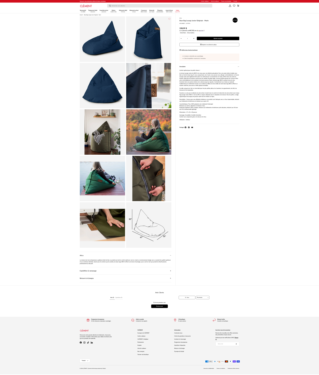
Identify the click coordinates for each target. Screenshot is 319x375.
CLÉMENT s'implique (142, 339)
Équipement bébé (92, 11)
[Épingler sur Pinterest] (188, 127)
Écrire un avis (159, 306)
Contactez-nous (178, 333)
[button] (238, 6)
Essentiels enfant (104, 11)
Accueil (81, 14)
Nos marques (140, 351)
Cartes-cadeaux (205, 1)
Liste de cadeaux (215, 1)
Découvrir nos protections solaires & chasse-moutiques (93, 1)
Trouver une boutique (226, 1)
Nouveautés (83, 11)
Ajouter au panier (218, 38)
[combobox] (159, 5)
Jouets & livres (169, 11)
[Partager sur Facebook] (185, 127)
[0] (234, 6)
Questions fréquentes (179, 345)
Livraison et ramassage (180, 339)
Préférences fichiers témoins (233, 368)
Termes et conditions (221, 368)
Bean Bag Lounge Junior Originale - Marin (92, 14)
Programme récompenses (180, 342)
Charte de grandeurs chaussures (182, 336)
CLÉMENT (85, 368)
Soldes (177, 11)
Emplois (139, 345)
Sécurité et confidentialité (209, 368)
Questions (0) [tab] (118, 297)
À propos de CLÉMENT (143, 333)
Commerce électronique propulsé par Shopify (97, 368)
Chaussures (144, 11)
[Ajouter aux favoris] (169, 19)
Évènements (140, 342)
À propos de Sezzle (179, 351)
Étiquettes (160, 11)
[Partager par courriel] (192, 127)
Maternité (151, 11)
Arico (180, 18)
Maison (113, 11)
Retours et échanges (179, 348)
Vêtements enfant (133, 11)
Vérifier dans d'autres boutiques (189, 50)
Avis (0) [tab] (112, 297)
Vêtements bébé (123, 11)
